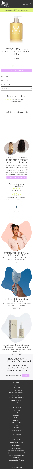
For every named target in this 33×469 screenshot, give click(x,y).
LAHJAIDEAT (16, 415)
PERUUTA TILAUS (16, 395)
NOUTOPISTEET (16, 430)
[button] (16, 76)
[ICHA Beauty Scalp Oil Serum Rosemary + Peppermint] (16, 328)
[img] (16, 188)
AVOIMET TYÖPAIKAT (17, 400)
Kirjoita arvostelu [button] (16, 101)
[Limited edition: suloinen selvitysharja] (16, 282)
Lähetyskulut (15, 60)
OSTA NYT (16, 308)
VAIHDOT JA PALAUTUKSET (16, 392)
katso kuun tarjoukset (16, 177)
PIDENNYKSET (16, 410)
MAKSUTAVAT (16, 385)
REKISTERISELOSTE (16, 390)
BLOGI (16, 425)
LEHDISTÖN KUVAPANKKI (16, 397)
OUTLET (16, 427)
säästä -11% (16, 354)
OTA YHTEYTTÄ (16, 422)
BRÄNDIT (16, 417)
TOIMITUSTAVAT (16, 387)
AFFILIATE (16, 402)
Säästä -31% (16, 262)
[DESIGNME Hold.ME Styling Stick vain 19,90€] (16, 236)
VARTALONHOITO (17, 420)
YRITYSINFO (16, 382)
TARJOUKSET (16, 412)
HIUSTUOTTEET (16, 407)
